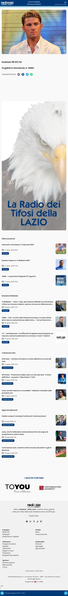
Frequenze (6, 553)
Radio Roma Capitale (10, 537)
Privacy (1, 587)
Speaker (5, 546)
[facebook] (23, 74)
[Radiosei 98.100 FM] (34, 505)
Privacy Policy (29, 571)
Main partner (7, 565)
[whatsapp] (31, 74)
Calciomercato (41, 534)
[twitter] (27, 74)
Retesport (6, 534)
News (37, 532)
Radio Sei (5, 532)
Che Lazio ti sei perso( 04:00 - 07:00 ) (15, 593)
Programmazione (9, 544)
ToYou (4, 567)
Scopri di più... (34, 516)
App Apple (39, 546)
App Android (40, 548)
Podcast (38, 544)
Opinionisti (6, 548)
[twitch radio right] (34, 165)
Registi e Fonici (8, 551)
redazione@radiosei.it (34, 579)
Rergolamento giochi (10, 555)
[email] (18, 74)
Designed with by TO (60, 4)
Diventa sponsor (8, 563)
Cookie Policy (39, 571)
